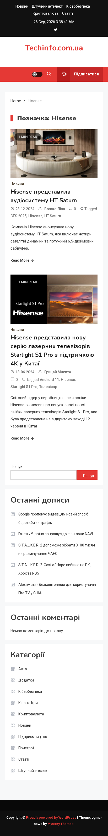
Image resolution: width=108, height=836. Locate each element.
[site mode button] (37, 74)
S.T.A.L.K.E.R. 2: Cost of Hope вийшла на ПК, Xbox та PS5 (54, 569)
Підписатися (86, 74)
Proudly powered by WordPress (51, 817)
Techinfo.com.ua (54, 48)
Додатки (26, 680)
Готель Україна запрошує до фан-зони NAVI (55, 534)
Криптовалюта (45, 13)
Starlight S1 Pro (23, 387)
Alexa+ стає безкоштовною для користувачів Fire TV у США (57, 588)
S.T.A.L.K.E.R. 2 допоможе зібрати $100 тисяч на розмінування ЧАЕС (56, 549)
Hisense (35, 216)
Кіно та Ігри (28, 703)
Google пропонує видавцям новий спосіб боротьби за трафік (53, 518)
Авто (22, 669)
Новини (21, 6)
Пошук (16, 466)
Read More (19, 260)
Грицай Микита (57, 372)
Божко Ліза (54, 209)
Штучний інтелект (47, 6)
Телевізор (48, 387)
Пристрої (26, 748)
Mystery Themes (60, 824)
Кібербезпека (78, 6)
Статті (67, 13)
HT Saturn (52, 216)
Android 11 (49, 380)
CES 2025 (18, 216)
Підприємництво (32, 737)
